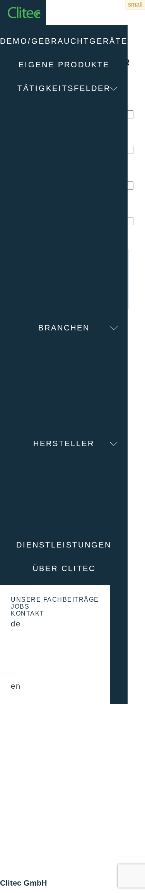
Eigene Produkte (64, 64)
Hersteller (63, 443)
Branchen (64, 327)
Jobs (20, 606)
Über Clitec (64, 568)
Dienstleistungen (63, 545)
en (15, 686)
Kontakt (27, 613)
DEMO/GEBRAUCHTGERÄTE (64, 41)
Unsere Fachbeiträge (55, 599)
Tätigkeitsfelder (64, 88)
